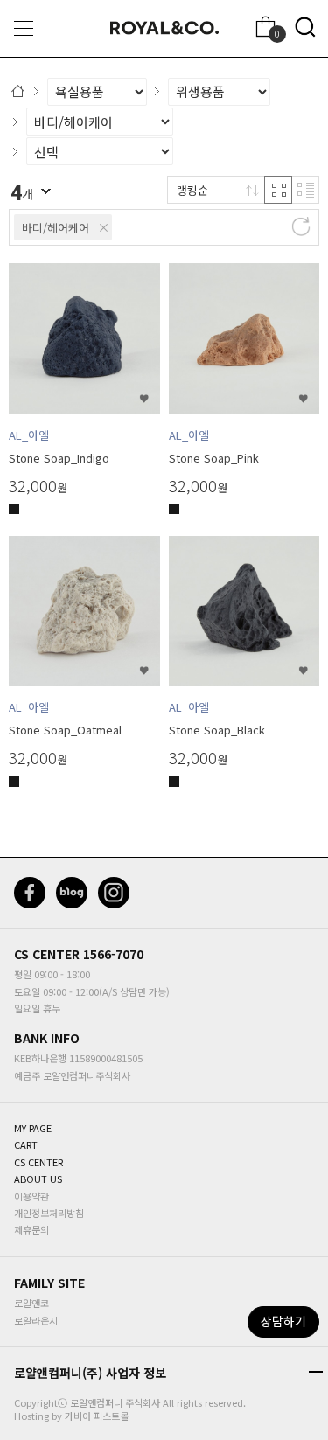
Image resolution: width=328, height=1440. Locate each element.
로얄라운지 (36, 1320)
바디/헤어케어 (55, 227)
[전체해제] (300, 226)
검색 (305, 27)
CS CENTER (47, 954)
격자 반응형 (278, 190)
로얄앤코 (31, 1303)
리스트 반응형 (305, 190)
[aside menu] (23, 28)
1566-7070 (113, 954)
